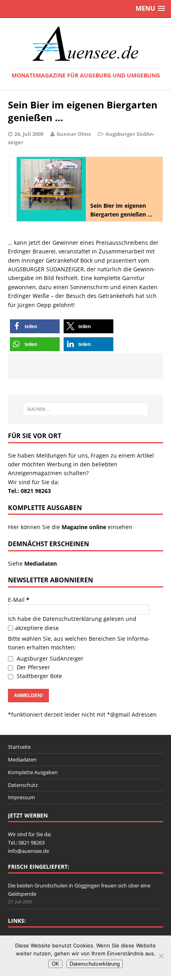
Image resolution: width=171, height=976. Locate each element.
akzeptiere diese (37, 628)
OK (55, 964)
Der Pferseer (32, 667)
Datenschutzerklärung (72, 618)
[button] (35, 326)
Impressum (21, 797)
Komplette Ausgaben (33, 772)
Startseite (19, 746)
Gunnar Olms (73, 133)
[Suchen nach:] (85, 409)
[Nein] (161, 956)
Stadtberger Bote (38, 676)
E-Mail (18, 599)
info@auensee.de (28, 850)
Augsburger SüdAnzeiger (49, 658)
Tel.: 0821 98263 (29, 491)
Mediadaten (22, 759)
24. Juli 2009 (28, 133)
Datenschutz (23, 785)
